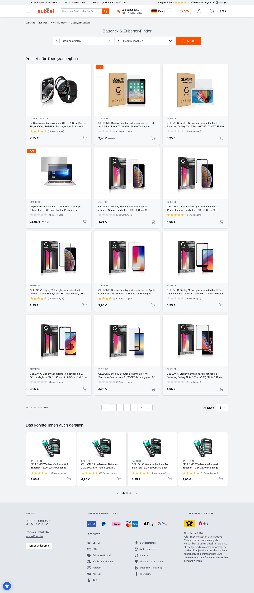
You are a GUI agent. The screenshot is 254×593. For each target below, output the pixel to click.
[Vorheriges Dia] (118, 493)
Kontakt (97, 574)
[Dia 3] (130, 493)
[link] (105, 407)
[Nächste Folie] (136, 493)
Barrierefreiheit (148, 543)
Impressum (145, 574)
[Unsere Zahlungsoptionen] (91, 524)
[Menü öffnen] (30, 11)
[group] (38, 131)
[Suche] (105, 11)
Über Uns (97, 543)
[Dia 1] (123, 493)
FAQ (95, 549)
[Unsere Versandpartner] (189, 523)
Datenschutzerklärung (151, 568)
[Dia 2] (127, 493)
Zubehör (103, 118)
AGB (95, 580)
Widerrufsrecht (147, 549)
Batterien (36, 461)
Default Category (40, 118)
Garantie (144, 555)
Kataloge (97, 568)
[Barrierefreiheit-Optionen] (7, 586)
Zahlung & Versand (102, 555)
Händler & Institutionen (104, 561)
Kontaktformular (34, 536)
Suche (191, 41)
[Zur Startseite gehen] (46, 10)
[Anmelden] (199, 11)
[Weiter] (149, 407)
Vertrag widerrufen (39, 545)
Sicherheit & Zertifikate (151, 561)
